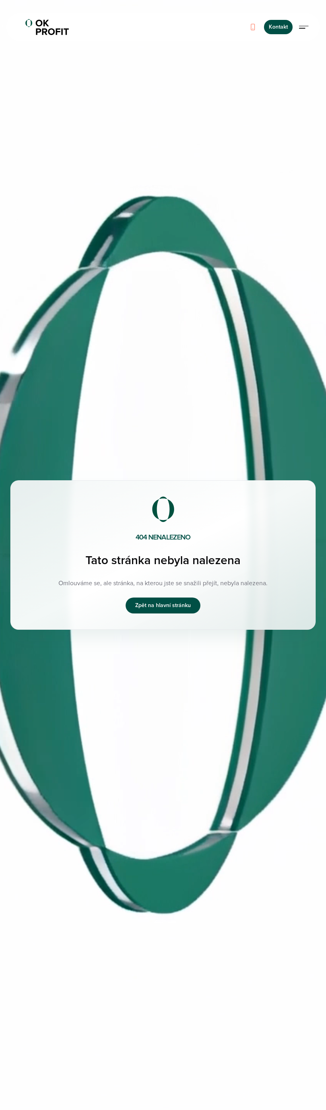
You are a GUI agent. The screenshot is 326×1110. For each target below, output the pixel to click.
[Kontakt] (253, 27)
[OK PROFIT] (47, 27)
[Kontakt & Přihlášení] (304, 27)
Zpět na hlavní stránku (163, 605)
